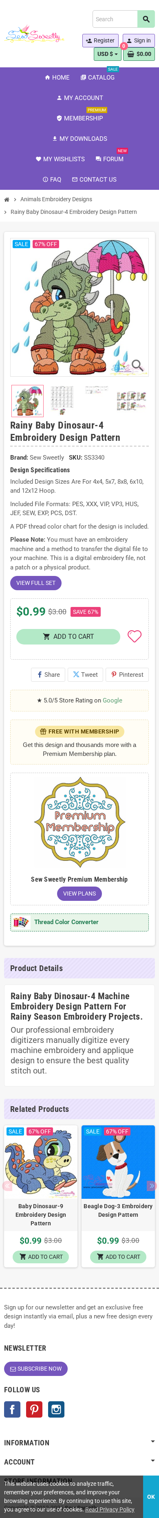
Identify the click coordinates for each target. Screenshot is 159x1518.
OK (151, 1497)
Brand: (19, 457)
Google (112, 700)
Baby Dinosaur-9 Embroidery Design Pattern (40, 1215)
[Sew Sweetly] (34, 33)
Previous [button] (7, 1186)
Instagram (56, 1409)
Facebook (12, 1409)
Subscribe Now (40, 1368)
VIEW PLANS (79, 893)
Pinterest (127, 674)
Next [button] (152, 1186)
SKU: (75, 457)
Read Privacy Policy (110, 1509)
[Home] (7, 199)
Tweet (85, 674)
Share (48, 674)
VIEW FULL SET (35, 583)
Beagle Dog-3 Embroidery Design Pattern (118, 1210)
